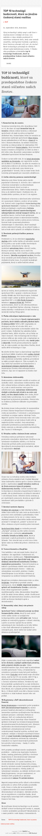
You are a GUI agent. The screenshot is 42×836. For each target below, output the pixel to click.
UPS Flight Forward (25, 300)
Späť (6, 22)
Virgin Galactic (22, 147)
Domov (3, 820)
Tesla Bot (14, 674)
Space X (32, 140)
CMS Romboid (33, 833)
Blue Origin (33, 138)
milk (14, 833)
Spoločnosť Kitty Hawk (10, 528)
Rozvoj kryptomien (9, 705)
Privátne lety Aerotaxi (10, 510)
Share (8, 64)
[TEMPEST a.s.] (21, 3)
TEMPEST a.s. (26, 831)
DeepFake (5, 583)
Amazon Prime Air (17, 302)
